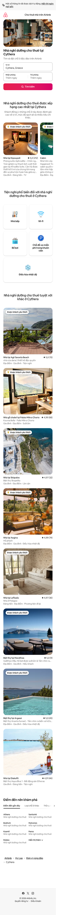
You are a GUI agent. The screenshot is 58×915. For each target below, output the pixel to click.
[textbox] (16, 78)
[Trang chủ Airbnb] (5, 14)
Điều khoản (36, 901)
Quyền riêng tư (21, 901)
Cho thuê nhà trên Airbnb (38, 14)
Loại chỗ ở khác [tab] (32, 805)
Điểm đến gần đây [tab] (11, 805)
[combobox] (28, 68)
